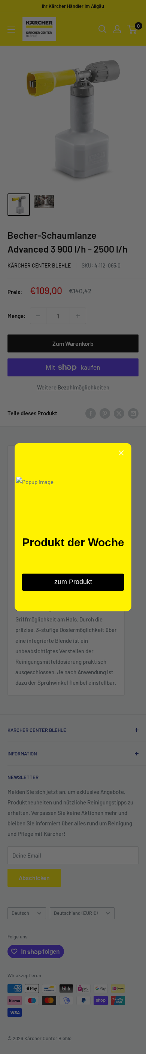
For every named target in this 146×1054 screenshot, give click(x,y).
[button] (121, 453)
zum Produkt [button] (73, 582)
